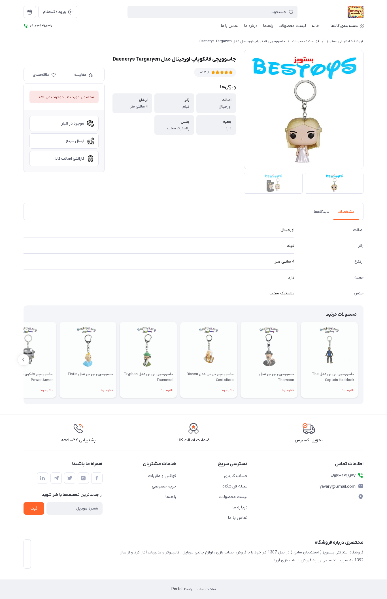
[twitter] (69, 478)
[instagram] (83, 478)
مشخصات (346, 212)
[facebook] (97, 478)
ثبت (33, 508)
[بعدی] (23, 359)
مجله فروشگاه (235, 486)
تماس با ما (238, 518)
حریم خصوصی (164, 486)
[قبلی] (363, 359)
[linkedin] (42, 478)
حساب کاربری (236, 476)
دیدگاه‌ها (321, 212)
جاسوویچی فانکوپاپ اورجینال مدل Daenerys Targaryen (242, 41)
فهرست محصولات (305, 41)
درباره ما (240, 507)
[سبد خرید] (30, 12)
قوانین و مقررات (162, 476)
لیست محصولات (233, 497)
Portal (176, 589)
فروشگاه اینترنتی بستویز (344, 41)
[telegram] (56, 478)
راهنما (170, 497)
